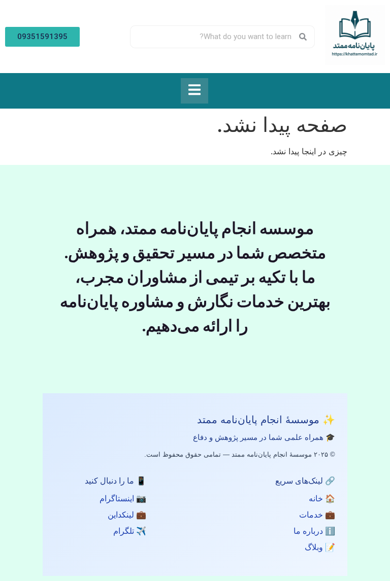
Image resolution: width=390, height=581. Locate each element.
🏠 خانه (322, 498)
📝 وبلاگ (320, 547)
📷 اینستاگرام (123, 498)
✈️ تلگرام (129, 531)
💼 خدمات (317, 514)
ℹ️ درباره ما (314, 531)
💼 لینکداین (127, 514)
